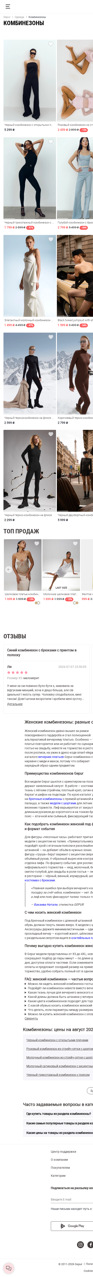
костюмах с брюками (40, 880)
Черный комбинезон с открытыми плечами (57, 1040)
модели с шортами (63, 803)
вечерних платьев (51, 757)
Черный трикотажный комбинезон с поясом (58, 1074)
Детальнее (14, 704)
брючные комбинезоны (45, 799)
